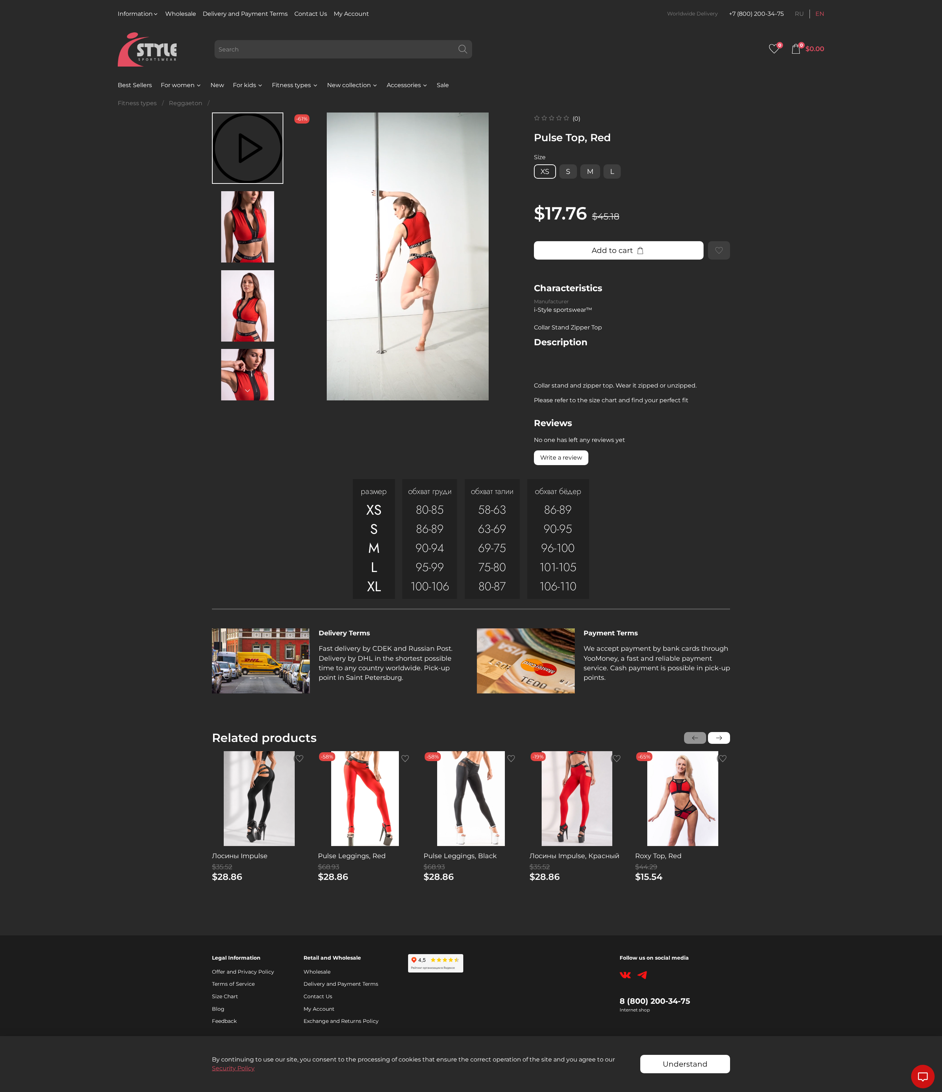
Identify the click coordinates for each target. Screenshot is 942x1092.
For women (178, 85)
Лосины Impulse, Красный (574, 856)
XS (545, 171)
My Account (351, 13)
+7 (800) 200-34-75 (756, 13)
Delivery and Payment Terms (245, 13)
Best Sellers (135, 85)
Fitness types (291, 85)
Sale (443, 85)
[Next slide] (247, 391)
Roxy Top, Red (658, 856)
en (819, 13)
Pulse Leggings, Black (460, 856)
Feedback (224, 1021)
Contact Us (310, 13)
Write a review (561, 457)
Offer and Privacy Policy (243, 971)
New (217, 85)
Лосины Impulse (240, 856)
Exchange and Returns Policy (341, 1021)
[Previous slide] (307, 256)
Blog (218, 1009)
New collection (349, 85)
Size (540, 157)
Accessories (404, 85)
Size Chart (225, 996)
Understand (685, 1064)
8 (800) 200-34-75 (655, 1001)
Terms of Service (233, 984)
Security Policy (233, 1068)
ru (799, 13)
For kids (244, 85)
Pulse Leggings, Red (352, 856)
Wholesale (180, 13)
